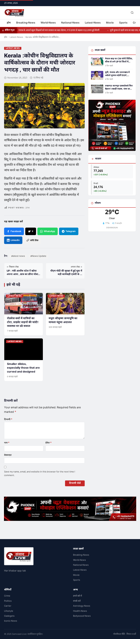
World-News (48, 23)
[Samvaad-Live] (14, 12)
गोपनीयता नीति (119, 634)
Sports (123, 23)
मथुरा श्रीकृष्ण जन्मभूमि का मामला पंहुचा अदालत (63, 320)
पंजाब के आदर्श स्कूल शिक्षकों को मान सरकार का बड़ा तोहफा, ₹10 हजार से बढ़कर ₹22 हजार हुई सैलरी (51, 30)
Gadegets (9, 616)
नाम (6, 442)
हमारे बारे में (77, 596)
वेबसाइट (8, 455)
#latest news (18, 256)
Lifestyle (8, 611)
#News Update (38, 256)
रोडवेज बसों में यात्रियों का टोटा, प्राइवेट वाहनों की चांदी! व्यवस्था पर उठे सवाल (22, 322)
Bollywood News (82, 616)
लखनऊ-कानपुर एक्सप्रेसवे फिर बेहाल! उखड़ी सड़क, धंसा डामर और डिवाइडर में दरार (119, 87)
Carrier (7, 606)
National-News (70, 23)
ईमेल (48, 442)
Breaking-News (25, 23)
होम (9, 23)
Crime (7, 596)
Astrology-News (81, 606)
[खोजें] (132, 12)
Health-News (80, 611)
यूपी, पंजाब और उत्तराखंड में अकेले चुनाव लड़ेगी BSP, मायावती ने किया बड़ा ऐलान (117, 74)
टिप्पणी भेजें (75, 483)
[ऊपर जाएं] (132, 634)
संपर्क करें (77, 601)
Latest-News (93, 23)
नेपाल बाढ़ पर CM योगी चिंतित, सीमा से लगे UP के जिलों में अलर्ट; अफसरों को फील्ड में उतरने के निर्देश (119, 60)
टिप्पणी (8, 419)
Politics (8, 601)
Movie (110, 23)
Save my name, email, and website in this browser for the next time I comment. (39, 473)
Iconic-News (10, 621)
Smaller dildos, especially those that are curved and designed (23, 368)
